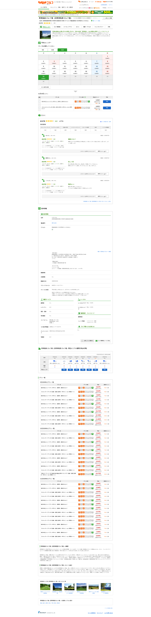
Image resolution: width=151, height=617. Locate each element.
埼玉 (49, 603)
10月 (52, 50)
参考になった (102, 151)
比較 (39, 97)
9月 (43, 50)
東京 (55, 603)
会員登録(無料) (104, 4)
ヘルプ (92, 1)
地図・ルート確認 (96, 20)
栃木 (44, 603)
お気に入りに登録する (88, 340)
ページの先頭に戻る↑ (109, 608)
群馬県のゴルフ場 (56, 14)
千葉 (52, 603)
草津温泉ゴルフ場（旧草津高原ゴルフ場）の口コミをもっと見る (97, 201)
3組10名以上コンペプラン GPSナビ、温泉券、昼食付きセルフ (55, 101)
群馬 (47, 603)
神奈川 (58, 603)
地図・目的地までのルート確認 (104, 251)
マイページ (110, 7)
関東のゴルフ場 (48, 14)
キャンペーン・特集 (55, 7)
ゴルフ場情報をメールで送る (104, 340)
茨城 (41, 603)
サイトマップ (100, 613)
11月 (62, 50)
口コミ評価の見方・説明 (106, 121)
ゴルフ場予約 (43, 7)
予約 (107, 101)
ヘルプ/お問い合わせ (108, 613)
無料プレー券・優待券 (67, 7)
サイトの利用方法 (91, 613)
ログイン (111, 4)
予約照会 (104, 7)
